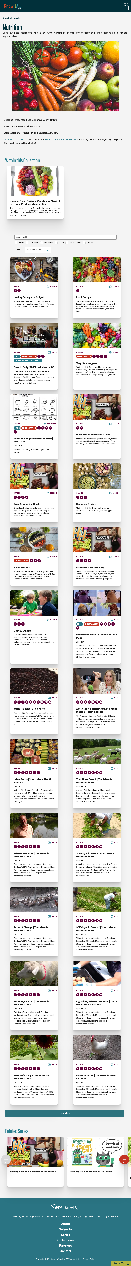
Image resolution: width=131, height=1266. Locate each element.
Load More (64, 1113)
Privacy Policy (89, 1259)
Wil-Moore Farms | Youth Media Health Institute (31, 855)
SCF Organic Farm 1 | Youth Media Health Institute (95, 855)
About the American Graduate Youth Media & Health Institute (96, 710)
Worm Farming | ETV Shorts (29, 708)
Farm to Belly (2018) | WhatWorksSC (34, 367)
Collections (65, 1240)
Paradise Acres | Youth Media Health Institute (96, 1077)
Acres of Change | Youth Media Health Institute (31, 929)
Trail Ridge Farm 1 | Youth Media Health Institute (31, 1003)
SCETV (56, 1206)
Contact (65, 1251)
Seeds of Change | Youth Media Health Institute (31, 1077)
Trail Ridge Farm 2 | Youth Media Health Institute (94, 781)
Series (65, 1235)
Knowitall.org (12, 7)
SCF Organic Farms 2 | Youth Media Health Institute (96, 929)
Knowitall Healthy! (12, 18)
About (65, 1224)
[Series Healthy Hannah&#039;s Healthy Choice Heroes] (35, 1152)
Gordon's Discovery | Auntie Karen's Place (96, 636)
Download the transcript (16, 139)
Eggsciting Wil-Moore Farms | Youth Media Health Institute (96, 1003)
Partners (65, 10)
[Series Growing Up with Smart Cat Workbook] (95, 1152)
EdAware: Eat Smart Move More (61, 139)
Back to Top (119, 1263)
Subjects (65, 1229)
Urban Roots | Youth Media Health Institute (32, 781)
